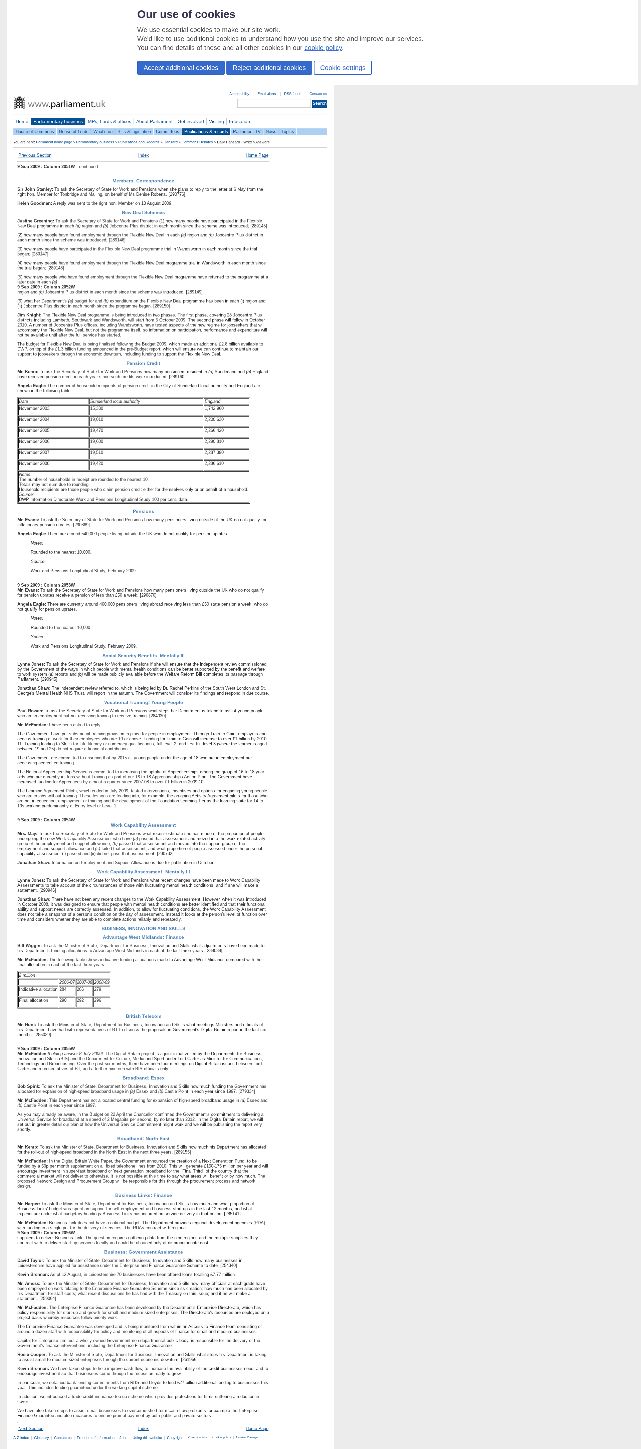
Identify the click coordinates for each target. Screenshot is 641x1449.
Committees (167, 131)
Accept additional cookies (181, 67)
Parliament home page (54, 142)
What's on (103, 131)
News (271, 131)
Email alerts (266, 94)
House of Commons (35, 131)
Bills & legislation (134, 131)
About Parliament (154, 121)
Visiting (216, 121)
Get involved (191, 121)
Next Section (30, 1428)
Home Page (257, 155)
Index (143, 155)
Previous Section (34, 155)
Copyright (175, 1438)
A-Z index (21, 1438)
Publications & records (206, 131)
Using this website (147, 1438)
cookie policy (323, 47)
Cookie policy (221, 1437)
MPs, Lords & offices (109, 121)
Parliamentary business (58, 121)
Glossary (41, 1438)
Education (239, 121)
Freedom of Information (96, 1438)
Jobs (124, 1438)
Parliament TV (247, 131)
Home (22, 121)
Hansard (171, 142)
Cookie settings (343, 67)
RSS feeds (292, 94)
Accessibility (239, 94)
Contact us (318, 94)
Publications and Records (139, 142)
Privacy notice (197, 1437)
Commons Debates (197, 142)
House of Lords (73, 131)
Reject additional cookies (269, 67)
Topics (287, 131)
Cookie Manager (247, 1437)
